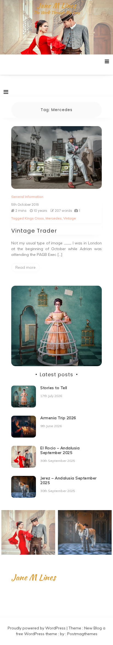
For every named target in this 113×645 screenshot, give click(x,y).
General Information (27, 197)
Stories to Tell (53, 387)
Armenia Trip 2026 (58, 417)
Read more (25, 267)
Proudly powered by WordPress (37, 628)
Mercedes (54, 218)
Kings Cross (34, 218)
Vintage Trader (34, 231)
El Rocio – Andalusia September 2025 (60, 450)
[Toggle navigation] (6, 92)
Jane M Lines (56, 5)
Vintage (69, 218)
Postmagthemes (82, 633)
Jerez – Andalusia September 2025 (68, 480)
